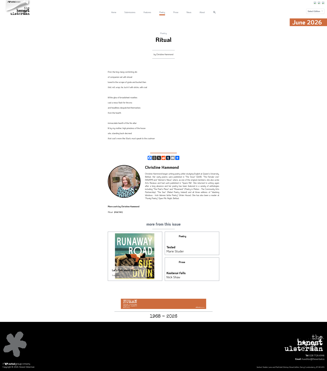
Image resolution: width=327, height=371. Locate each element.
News (188, 12)
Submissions (129, 12)
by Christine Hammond (163, 54)
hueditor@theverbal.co (313, 359)
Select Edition (314, 11)
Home (113, 12)
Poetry (162, 12)
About (202, 12)
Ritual (115, 212)
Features (147, 12)
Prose (175, 12)
